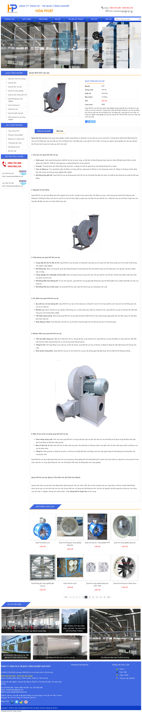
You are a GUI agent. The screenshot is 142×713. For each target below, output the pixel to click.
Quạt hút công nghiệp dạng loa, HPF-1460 (97, 584)
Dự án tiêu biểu (15, 604)
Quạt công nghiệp (14, 73)
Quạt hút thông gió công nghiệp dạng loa (70, 544)
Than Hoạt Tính (13, 131)
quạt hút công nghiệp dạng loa (124, 543)
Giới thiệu (26, 19)
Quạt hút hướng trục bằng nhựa (124, 583)
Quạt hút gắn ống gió (15, 113)
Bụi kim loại (12, 151)
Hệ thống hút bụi (14, 147)
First (66, 597)
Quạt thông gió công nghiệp (15, 100)
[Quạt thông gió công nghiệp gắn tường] (43, 567)
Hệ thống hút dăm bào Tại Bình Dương (115, 657)
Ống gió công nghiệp (15, 135)
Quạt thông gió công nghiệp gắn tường (42, 584)
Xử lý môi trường (14, 125)
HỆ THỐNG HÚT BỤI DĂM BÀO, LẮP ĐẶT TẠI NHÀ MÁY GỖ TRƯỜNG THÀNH (74, 628)
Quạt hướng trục (14, 105)
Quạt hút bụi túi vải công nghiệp (16, 118)
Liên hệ (108, 19)
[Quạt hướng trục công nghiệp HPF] (97, 527)
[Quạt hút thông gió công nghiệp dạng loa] (70, 527)
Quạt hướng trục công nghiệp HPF (97, 543)
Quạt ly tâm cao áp (15, 87)
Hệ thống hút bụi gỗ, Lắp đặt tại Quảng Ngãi (30, 631)
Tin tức (94, 19)
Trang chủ (10, 19)
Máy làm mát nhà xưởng (16, 79)
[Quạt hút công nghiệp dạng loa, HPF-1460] (97, 567)
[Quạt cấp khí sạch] (70, 567)
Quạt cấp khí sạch (70, 583)
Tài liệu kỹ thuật (75, 19)
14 (104, 597)
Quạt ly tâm (12, 83)
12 (97, 597)
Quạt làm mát (13, 109)
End (108, 597)
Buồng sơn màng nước (16, 139)
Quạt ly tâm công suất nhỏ (17, 95)
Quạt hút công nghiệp (15, 91)
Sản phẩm (43, 19)
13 (100, 597)
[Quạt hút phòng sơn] (43, 527)
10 (89, 597)
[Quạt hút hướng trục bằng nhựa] (125, 567)
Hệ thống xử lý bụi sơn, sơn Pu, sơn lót (60, 657)
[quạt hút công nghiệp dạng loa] (125, 527)
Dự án (57, 19)
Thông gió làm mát (14, 143)
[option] (54, 96)
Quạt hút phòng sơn (42, 543)
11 (93, 597)
